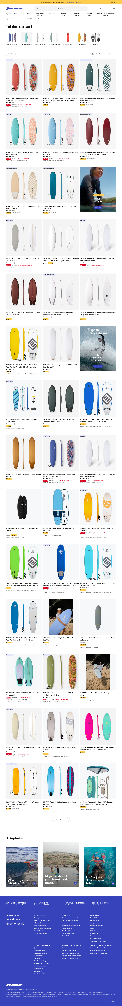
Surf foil (95, 44)
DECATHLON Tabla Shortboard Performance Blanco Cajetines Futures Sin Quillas (59, 314)
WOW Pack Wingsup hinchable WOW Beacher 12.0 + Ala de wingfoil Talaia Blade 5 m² (97, 803)
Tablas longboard (54, 44)
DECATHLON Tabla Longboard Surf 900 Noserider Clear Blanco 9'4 (60, 366)
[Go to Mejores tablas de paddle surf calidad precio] (75, 883)
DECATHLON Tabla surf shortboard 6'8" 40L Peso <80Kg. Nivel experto (98, 260)
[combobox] (111, 54)
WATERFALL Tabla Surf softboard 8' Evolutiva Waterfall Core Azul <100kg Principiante (22, 639)
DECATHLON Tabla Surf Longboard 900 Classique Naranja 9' (23, 475)
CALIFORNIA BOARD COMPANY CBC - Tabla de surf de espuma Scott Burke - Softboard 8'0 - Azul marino (61, 584)
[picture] (24, 77)
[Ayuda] (105, 8)
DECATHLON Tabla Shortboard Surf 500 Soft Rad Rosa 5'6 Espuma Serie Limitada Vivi (97, 748)
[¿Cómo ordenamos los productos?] (93, 54)
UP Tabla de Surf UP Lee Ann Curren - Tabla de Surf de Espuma (98, 639)
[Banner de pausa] (112, 2)
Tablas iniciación (12, 44)
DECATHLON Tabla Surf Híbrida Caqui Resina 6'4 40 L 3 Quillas (23, 260)
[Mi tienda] (101, 8)
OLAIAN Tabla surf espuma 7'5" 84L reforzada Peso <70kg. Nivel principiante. (22, 803)
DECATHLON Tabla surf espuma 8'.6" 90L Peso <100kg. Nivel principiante (59, 694)
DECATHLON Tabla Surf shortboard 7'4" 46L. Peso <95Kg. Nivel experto (98, 475)
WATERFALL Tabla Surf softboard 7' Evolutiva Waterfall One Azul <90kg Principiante (96, 421)
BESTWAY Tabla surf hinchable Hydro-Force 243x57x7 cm (21, 421)
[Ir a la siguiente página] (68, 820)
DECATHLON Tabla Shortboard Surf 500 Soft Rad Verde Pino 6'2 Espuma (97, 99)
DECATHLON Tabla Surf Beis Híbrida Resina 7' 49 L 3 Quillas (24, 748)
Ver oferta (98, 207)
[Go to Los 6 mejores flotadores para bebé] (113, 883)
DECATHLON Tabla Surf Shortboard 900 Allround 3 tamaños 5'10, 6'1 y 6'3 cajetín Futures (61, 260)
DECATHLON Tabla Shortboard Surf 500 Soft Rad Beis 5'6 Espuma (23, 207)
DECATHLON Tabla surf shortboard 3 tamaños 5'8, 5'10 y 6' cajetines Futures (98, 314)
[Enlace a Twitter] (11, 923)
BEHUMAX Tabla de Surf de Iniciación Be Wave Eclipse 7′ (59, 748)
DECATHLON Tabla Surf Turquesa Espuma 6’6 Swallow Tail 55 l (22, 153)
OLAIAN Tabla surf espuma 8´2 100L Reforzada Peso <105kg (60, 207)
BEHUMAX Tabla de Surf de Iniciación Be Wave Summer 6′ (96, 529)
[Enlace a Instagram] (19, 923)
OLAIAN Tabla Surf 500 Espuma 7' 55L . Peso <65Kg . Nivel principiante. (22, 99)
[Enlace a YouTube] (15, 923)
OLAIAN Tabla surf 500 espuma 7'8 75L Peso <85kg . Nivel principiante (59, 475)
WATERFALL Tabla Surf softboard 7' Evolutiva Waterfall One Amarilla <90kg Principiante (22, 366)
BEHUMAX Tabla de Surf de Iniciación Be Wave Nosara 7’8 (59, 803)
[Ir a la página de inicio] (14, 8)
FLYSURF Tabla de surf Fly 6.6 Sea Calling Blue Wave (96, 694)
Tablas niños (82, 44)
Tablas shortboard (40, 44)
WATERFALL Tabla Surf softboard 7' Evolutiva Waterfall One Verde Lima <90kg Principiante (22, 584)
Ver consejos (98, 366)
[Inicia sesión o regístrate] (110, 8)
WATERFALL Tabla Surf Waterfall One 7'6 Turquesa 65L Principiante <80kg (98, 584)
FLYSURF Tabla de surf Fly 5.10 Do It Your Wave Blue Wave (59, 639)
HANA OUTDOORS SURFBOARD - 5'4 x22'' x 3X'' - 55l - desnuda (23, 694)
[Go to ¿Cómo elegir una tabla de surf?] (34, 883)
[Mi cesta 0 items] (114, 8)
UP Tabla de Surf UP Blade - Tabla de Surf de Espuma (22, 529)
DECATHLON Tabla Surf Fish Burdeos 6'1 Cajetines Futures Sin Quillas (24, 314)
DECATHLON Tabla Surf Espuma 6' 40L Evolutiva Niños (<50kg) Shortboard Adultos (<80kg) (60, 99)
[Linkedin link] (22, 923)
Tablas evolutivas (26, 44)
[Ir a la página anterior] (54, 820)
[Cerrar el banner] (114, 2)
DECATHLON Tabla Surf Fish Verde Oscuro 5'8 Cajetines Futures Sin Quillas (59, 421)
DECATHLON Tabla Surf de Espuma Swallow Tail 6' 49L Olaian (61, 153)
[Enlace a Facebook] (7, 923)
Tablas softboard (68, 44)
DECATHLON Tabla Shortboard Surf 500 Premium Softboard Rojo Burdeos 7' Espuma (97, 153)
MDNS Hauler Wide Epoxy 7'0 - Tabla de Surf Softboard (59, 529)
